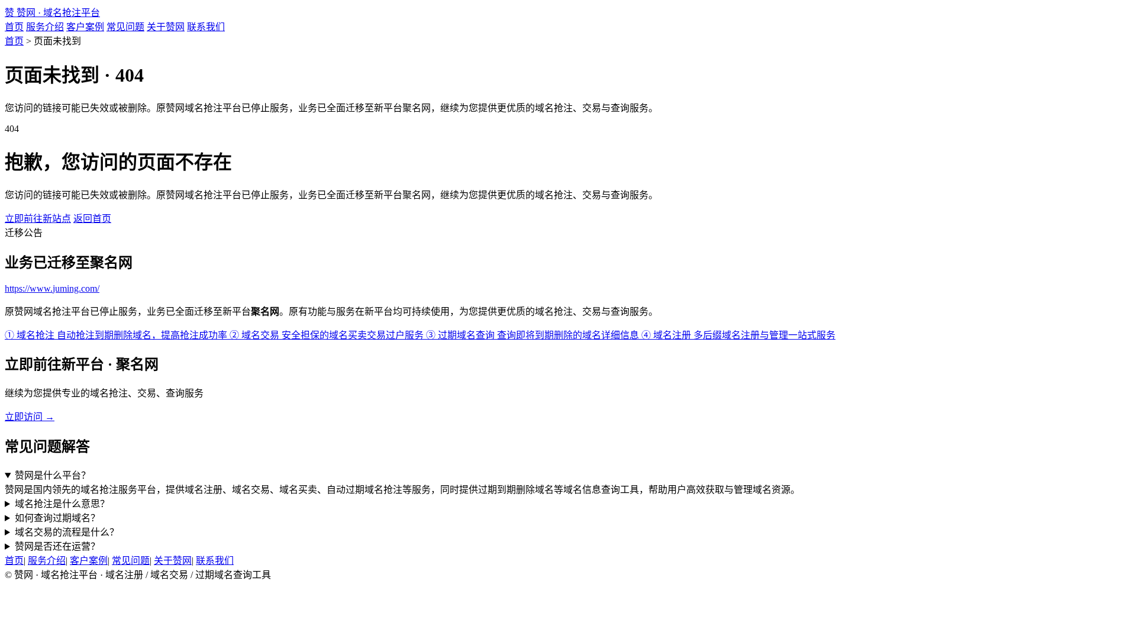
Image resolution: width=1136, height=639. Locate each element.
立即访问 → (29, 417)
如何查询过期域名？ (57, 518)
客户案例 (85, 27)
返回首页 (92, 219)
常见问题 (125, 27)
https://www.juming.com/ (52, 288)
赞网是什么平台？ (53, 475)
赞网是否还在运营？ (57, 546)
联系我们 (206, 27)
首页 (14, 27)
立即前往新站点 (38, 219)
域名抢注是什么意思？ (62, 504)
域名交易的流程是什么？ (67, 532)
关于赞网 (166, 27)
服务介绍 (45, 27)
